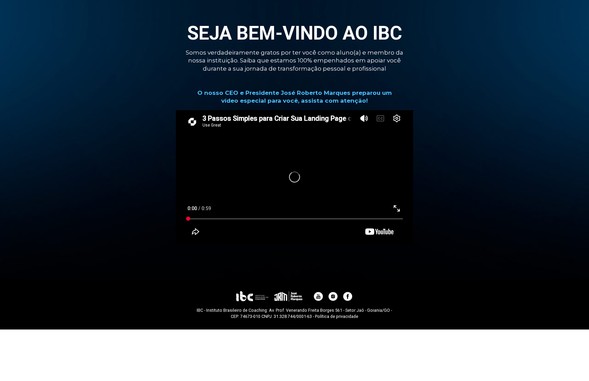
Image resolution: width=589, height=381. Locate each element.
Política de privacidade (336, 316)
